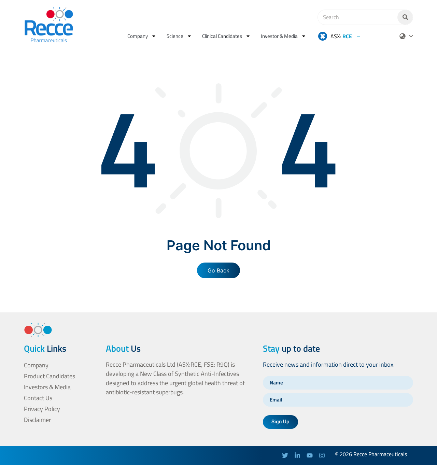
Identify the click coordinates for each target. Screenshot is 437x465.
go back (218, 270)
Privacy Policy (42, 408)
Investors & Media (47, 387)
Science (175, 36)
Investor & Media (279, 36)
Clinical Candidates (222, 36)
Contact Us (38, 398)
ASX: (341, 36)
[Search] (405, 17)
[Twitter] (285, 455)
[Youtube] (310, 455)
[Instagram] (322, 455)
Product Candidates (49, 376)
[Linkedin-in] (297, 455)
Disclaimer (37, 419)
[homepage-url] (49, 24)
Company (137, 36)
